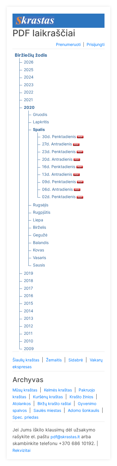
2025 (29, 69)
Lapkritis (41, 121)
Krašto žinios (82, 396)
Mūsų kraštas (25, 389)
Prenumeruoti (68, 44)
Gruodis (40, 114)
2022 (28, 92)
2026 (29, 62)
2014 (28, 310)
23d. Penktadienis (59, 151)
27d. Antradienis (57, 143)
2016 (28, 295)
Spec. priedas (25, 417)
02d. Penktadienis (59, 196)
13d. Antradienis (57, 174)
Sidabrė (76, 359)
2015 (28, 303)
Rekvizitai (21, 450)
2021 (28, 99)
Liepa (38, 219)
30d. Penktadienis (59, 136)
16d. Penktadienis (59, 166)
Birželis (39, 227)
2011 (28, 333)
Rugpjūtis (41, 212)
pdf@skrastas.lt (65, 436)
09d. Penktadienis (59, 181)
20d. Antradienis (58, 159)
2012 (28, 325)
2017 (28, 288)
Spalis (39, 129)
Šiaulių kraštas (26, 359)
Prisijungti (96, 44)
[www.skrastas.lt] (34, 20)
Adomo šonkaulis (84, 410)
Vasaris (39, 257)
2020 (29, 107)
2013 (28, 318)
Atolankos (22, 403)
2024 (29, 77)
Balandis (41, 242)
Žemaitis (54, 359)
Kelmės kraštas (58, 389)
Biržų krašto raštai (54, 403)
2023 (29, 84)
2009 (29, 348)
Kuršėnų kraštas (48, 396)
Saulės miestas (48, 410)
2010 (28, 340)
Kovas (38, 249)
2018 (28, 280)
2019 (28, 273)
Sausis (39, 264)
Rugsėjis (40, 204)
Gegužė (40, 234)
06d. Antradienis (58, 189)
